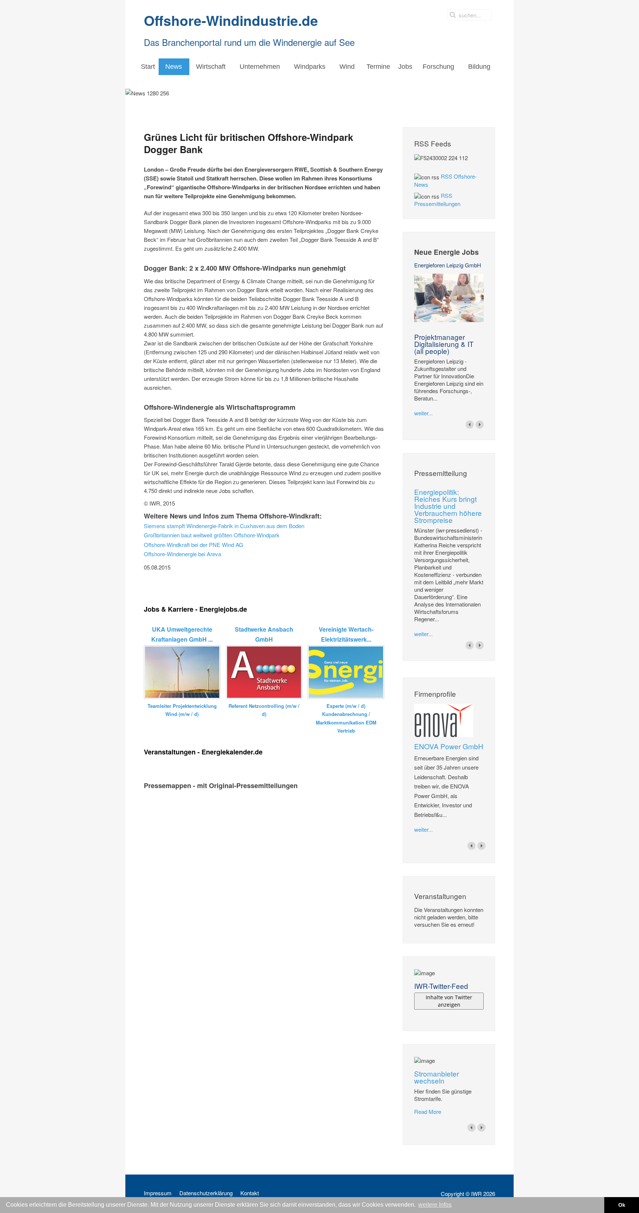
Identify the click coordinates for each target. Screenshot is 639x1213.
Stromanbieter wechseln (436, 1076)
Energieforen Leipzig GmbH (447, 265)
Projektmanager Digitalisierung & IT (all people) (444, 344)
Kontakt (249, 1193)
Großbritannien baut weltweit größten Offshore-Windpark (212, 535)
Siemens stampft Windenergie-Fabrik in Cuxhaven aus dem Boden (224, 526)
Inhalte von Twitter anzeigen (449, 1001)
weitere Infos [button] (435, 1205)
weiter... (423, 413)
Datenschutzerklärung (206, 1193)
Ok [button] (621, 1205)
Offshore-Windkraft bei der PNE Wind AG (193, 544)
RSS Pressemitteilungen (437, 199)
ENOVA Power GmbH (448, 746)
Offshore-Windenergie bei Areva (182, 554)
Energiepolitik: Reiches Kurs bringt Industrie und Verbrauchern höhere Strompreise (448, 506)
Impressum (158, 1193)
